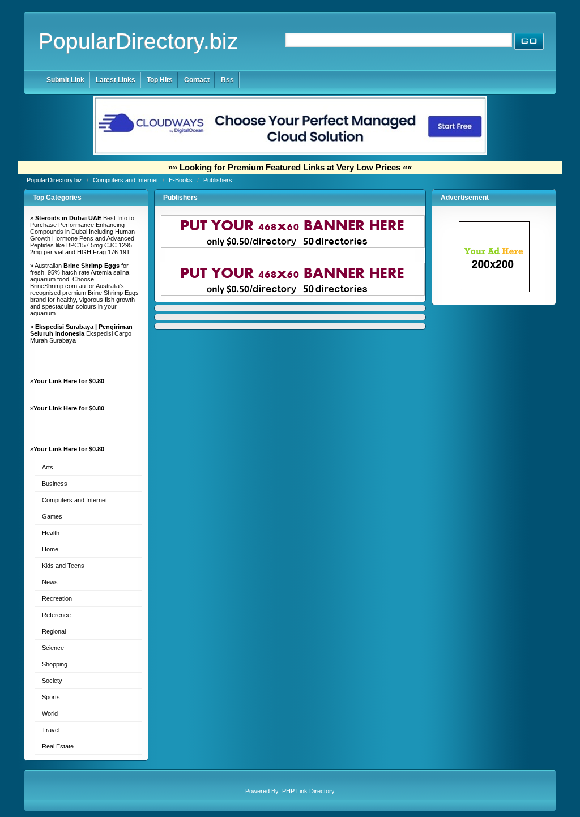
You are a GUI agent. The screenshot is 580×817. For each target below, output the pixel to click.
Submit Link (65, 80)
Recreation (57, 598)
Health (50, 532)
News (50, 582)
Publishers (217, 180)
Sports (51, 697)
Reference (56, 614)
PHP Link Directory (308, 791)
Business (54, 483)
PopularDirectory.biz (138, 41)
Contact (197, 80)
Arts (47, 467)
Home (50, 549)
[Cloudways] (290, 152)
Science (53, 647)
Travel (50, 729)
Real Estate (58, 746)
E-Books (181, 180)
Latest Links (115, 80)
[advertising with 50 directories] (494, 289)
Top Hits (160, 80)
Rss (227, 80)
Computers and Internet (126, 180)
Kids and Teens (63, 565)
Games (52, 516)
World (50, 713)
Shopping (54, 664)
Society (52, 680)
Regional (54, 631)
